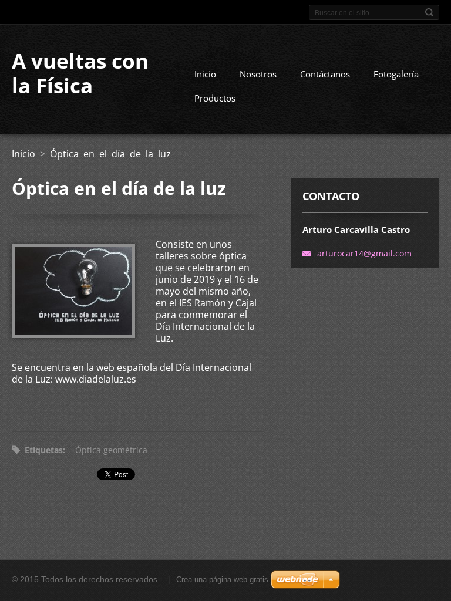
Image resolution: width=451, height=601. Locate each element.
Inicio (205, 74)
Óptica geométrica (111, 449)
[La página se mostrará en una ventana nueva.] (73, 334)
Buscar (429, 12)
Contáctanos (325, 74)
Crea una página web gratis (222, 579)
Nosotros (258, 74)
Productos (214, 98)
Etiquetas (44, 449)
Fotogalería (396, 74)
